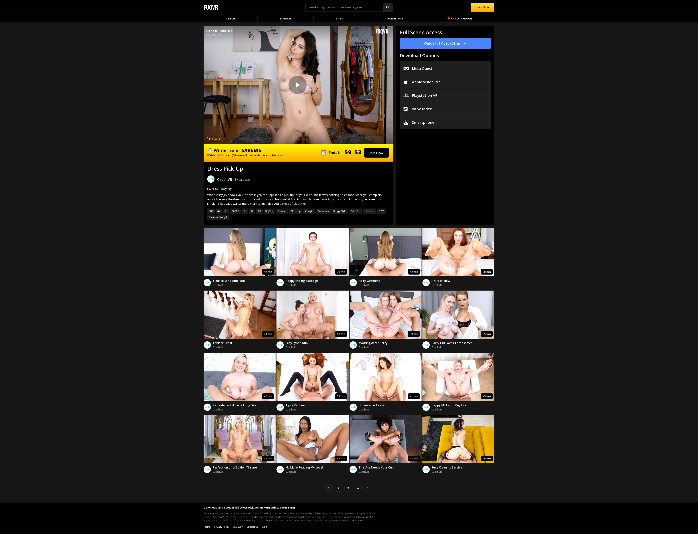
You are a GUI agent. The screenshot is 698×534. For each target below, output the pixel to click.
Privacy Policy (221, 526)
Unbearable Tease (371, 405)
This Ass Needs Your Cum (376, 467)
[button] (376, 153)
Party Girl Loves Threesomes (452, 343)
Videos (230, 18)
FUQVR (211, 7)
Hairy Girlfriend (369, 281)
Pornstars (395, 18)
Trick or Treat (222, 343)
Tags (339, 18)
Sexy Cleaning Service (447, 467)
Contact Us (252, 526)
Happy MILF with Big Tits (449, 405)
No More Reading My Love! (304, 467)
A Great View (441, 281)
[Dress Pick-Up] (297, 85)
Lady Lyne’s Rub (297, 343)
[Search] (387, 7)
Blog (264, 526)
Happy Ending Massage (302, 281)
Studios (285, 18)
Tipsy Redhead (296, 405)
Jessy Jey (226, 189)
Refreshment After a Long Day (234, 405)
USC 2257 (238, 526)
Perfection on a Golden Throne (235, 467)
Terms (207, 526)
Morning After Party (373, 343)
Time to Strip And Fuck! (229, 281)
